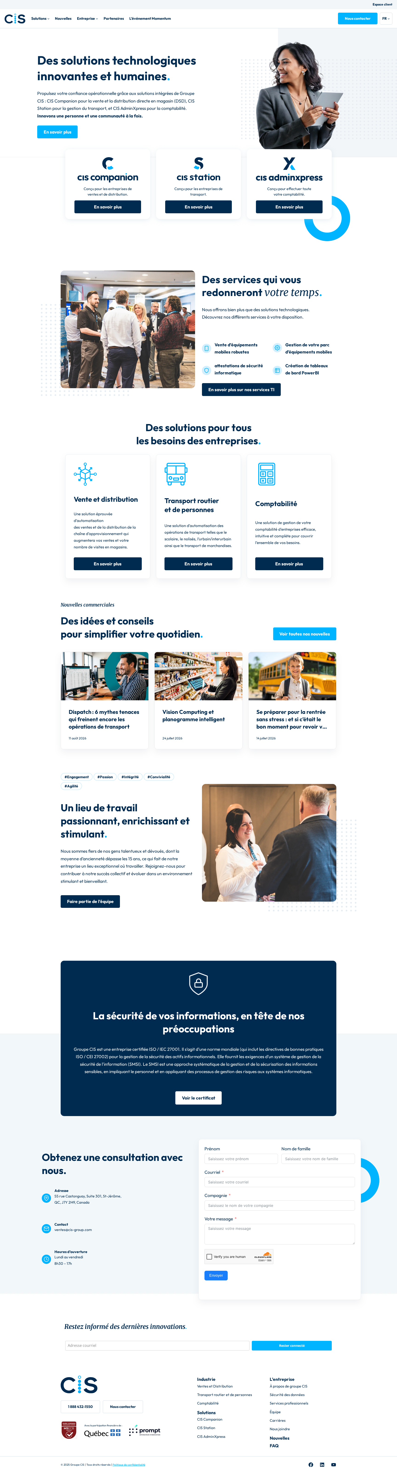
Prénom (212, 1148)
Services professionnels (289, 1403)
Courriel (212, 1172)
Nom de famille (295, 1148)
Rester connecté (292, 1345)
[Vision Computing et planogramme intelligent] (198, 700)
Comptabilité (208, 1403)
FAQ (274, 1445)
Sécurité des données (287, 1394)
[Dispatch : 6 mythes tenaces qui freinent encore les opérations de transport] (104, 700)
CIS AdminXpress (211, 1436)
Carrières (278, 1420)
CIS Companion (209, 1419)
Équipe (275, 1412)
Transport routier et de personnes (224, 1394)
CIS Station (206, 1427)
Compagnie (215, 1195)
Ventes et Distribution (215, 1386)
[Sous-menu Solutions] (48, 18)
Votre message (218, 1219)
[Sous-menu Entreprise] (97, 18)
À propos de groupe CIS (288, 1386)
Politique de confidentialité (129, 1464)
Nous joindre (280, 1429)
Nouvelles (279, 1438)
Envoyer (216, 1275)
